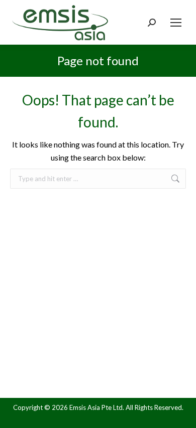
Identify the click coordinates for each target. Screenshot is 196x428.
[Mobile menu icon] (176, 23)
